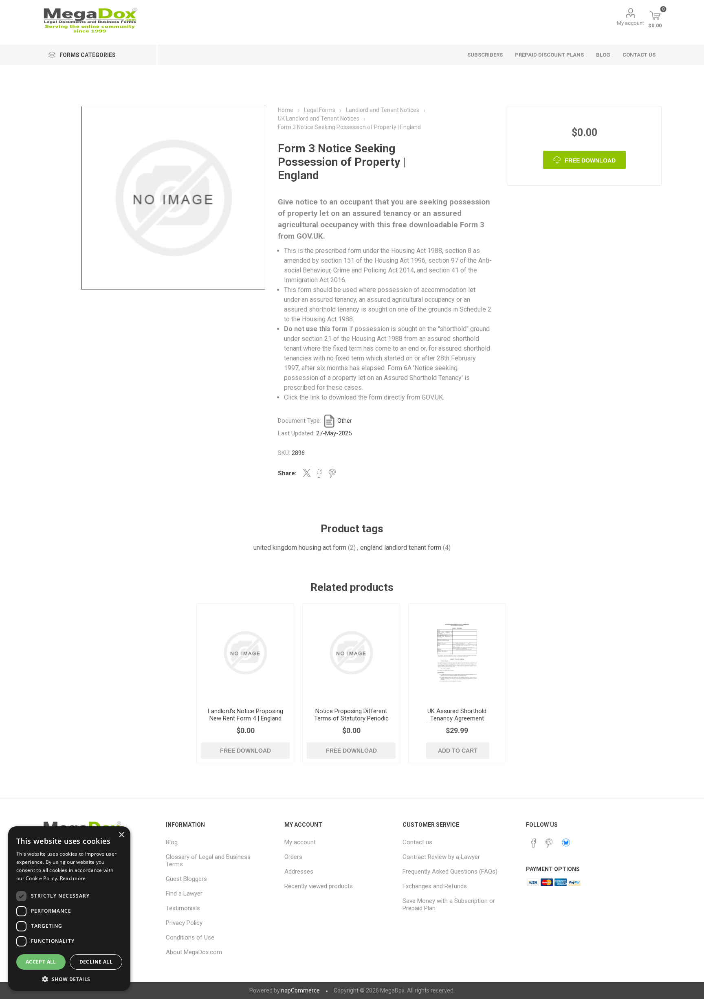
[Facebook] (533, 843)
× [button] (121, 835)
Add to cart (457, 750)
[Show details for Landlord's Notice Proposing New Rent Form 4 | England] (245, 652)
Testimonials (183, 908)
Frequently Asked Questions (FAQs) (450, 871)
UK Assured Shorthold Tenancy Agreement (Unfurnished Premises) (456, 718)
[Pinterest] (549, 843)
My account (630, 23)
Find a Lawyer (184, 893)
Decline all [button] (95, 961)
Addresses (298, 871)
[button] (69, 979)
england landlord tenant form (400, 547)
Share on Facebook (319, 473)
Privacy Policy (184, 923)
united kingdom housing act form (299, 547)
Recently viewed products (318, 886)
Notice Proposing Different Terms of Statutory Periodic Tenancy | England (351, 718)
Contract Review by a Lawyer (441, 857)
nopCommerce (300, 990)
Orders (293, 857)
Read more (73, 878)
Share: (287, 473)
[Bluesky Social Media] (565, 842)
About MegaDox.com (194, 952)
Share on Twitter (307, 473)
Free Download (590, 160)
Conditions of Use (190, 937)
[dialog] (69, 908)
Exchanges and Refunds (435, 886)
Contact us (417, 842)
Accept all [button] (41, 961)
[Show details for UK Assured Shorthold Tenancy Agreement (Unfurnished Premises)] (457, 652)
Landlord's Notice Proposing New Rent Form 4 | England (245, 714)
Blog (172, 842)
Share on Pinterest (332, 473)
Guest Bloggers (186, 879)
